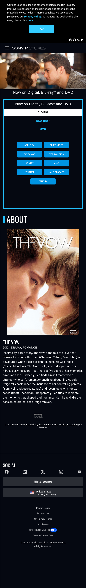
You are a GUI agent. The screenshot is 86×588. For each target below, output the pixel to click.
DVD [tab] (43, 129)
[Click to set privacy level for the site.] (53, 529)
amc (56, 163)
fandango (29, 154)
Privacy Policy (43, 507)
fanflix (43, 181)
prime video (56, 145)
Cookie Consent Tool (43, 535)
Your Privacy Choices (39, 529)
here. (31, 20)
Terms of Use (43, 513)
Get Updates (45, 481)
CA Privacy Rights (43, 518)
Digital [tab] (43, 112)
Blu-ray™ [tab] (43, 121)
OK (42, 29)
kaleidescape (56, 172)
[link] (76, 39)
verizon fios (56, 154)
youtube (29, 172)
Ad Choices (43, 524)
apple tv (29, 145)
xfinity (29, 163)
